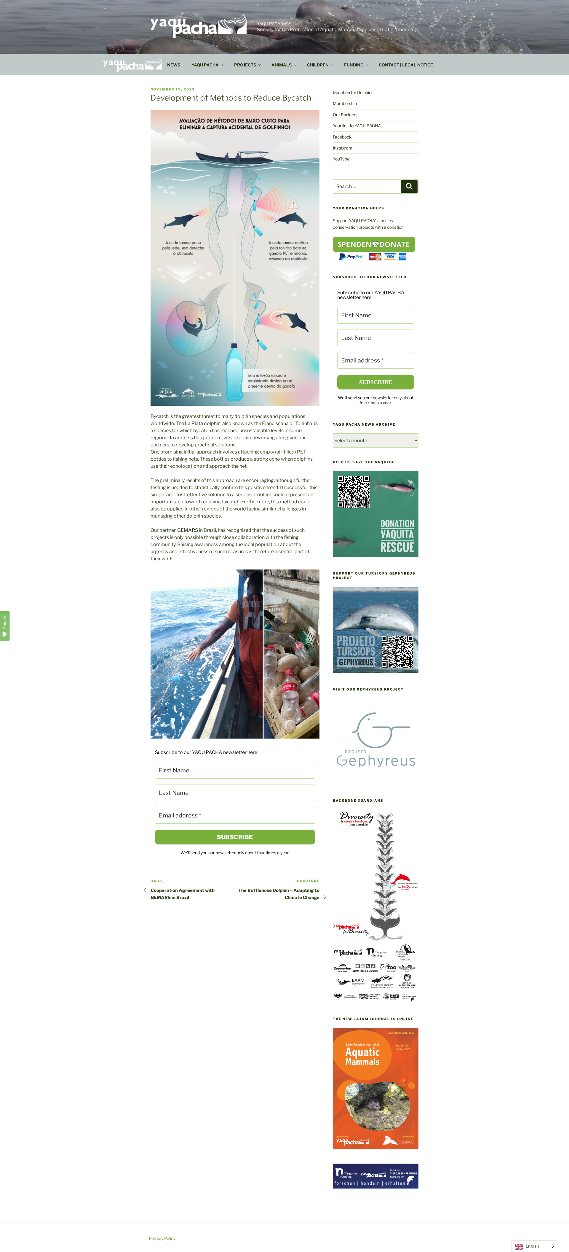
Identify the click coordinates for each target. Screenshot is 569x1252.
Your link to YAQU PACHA (357, 125)
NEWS (173, 64)
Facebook (342, 136)
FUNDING (353, 64)
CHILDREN (318, 64)
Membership (345, 103)
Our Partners (345, 114)
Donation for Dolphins (353, 92)
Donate (4, 622)
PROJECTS (245, 64)
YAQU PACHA (205, 64)
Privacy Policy (162, 1238)
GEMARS (187, 530)
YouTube (341, 158)
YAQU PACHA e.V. (273, 23)
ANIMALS (281, 64)
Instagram (342, 147)
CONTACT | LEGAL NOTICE (406, 64)
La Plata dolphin (202, 423)
